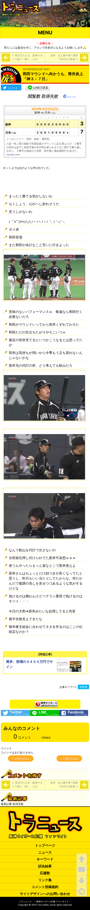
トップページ (45, 845)
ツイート (13, 88)
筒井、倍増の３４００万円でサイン (29, 664)
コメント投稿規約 (45, 887)
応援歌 (45, 873)
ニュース (45, 852)
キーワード (45, 859)
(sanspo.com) (13, 154)
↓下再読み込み (69, 758)
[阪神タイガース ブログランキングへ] (46, 702)
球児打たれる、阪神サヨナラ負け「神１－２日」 (27, 57)
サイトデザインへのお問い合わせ (45, 894)
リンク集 (45, 880)
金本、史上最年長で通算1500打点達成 (64, 57)
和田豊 (83, 687)
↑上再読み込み (20, 758)
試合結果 (45, 866)
